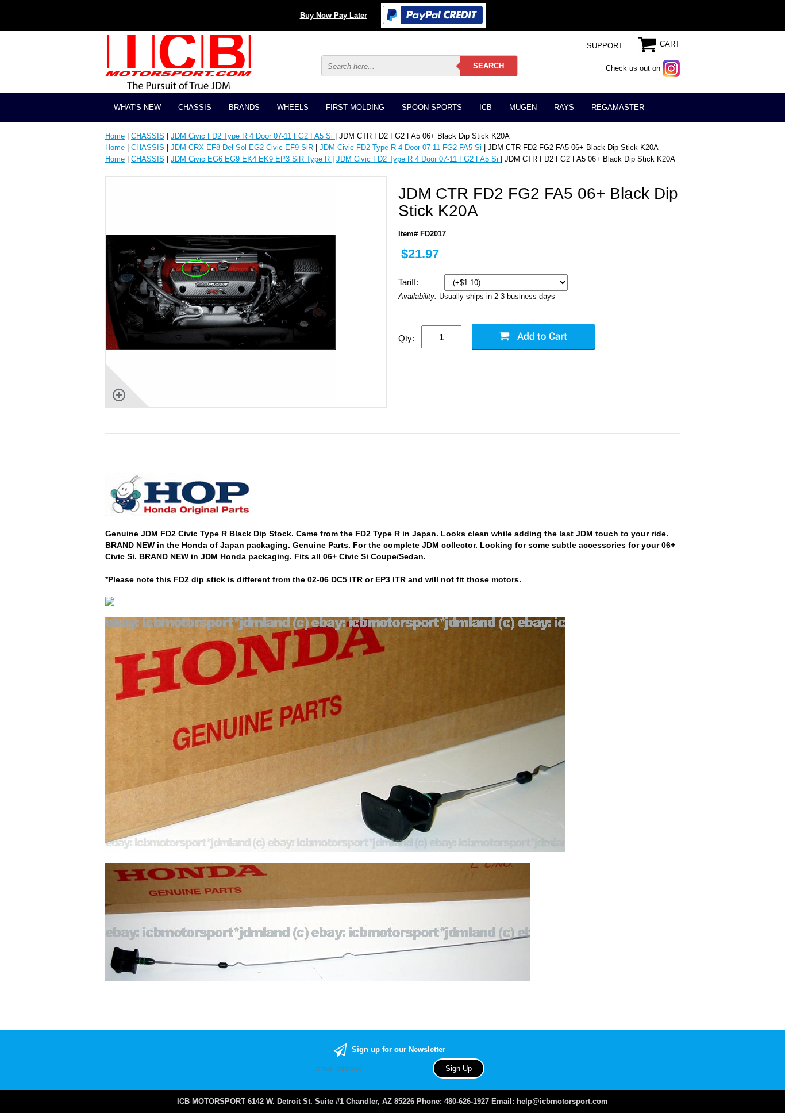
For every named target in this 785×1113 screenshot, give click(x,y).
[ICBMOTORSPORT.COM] (178, 61)
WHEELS (293, 107)
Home (115, 136)
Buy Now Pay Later (333, 15)
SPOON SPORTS (432, 107)
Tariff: (409, 282)
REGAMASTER (617, 107)
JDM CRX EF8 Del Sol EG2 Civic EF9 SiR (242, 147)
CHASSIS (194, 107)
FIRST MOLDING (355, 107)
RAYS (564, 107)
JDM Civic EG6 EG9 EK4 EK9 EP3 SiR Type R (251, 159)
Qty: (406, 338)
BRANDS (244, 107)
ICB (485, 107)
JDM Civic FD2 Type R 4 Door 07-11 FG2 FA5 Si (253, 136)
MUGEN (523, 107)
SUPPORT (605, 45)
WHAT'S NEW (137, 107)
